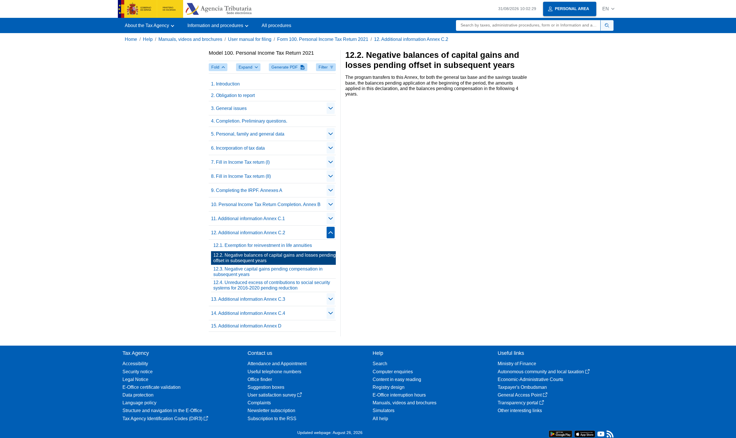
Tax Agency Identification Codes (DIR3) (162, 418)
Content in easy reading (397, 379)
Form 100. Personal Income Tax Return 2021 (322, 39)
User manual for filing (249, 39)
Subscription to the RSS (272, 418)
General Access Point (520, 395)
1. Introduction (225, 83)
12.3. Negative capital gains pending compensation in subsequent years (268, 271)
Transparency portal (518, 402)
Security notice (137, 371)
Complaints (259, 402)
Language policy (139, 402)
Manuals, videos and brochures (190, 39)
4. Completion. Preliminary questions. (249, 121)
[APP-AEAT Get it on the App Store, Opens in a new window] (584, 433)
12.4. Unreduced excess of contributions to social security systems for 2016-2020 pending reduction (271, 285)
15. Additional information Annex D (246, 325)
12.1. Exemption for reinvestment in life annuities (262, 245)
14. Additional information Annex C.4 (248, 313)
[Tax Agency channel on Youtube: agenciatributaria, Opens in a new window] (600, 435)
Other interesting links (520, 410)
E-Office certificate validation (151, 387)
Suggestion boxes (266, 387)
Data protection (138, 395)
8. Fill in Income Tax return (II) (241, 176)
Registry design (389, 387)
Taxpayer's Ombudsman (522, 387)
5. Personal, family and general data (247, 134)
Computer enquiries (393, 371)
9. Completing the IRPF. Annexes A (246, 190)
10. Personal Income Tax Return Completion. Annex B (266, 204)
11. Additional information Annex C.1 (248, 218)
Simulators (383, 410)
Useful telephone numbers (274, 371)
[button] (608, 8)
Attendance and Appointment (277, 363)
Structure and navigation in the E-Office (162, 410)
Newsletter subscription (271, 410)
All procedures (276, 25)
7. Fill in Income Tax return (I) (240, 162)
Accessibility (135, 363)
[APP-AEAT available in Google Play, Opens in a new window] (560, 433)
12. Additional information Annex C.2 (411, 39)
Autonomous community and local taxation (541, 371)
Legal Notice (135, 379)
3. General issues (229, 108)
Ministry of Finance (517, 363)
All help (380, 418)
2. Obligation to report (233, 95)
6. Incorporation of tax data (238, 148)
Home (131, 39)
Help (148, 39)
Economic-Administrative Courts (530, 379)
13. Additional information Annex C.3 (248, 299)
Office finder (260, 379)
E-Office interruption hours (399, 395)
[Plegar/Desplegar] (331, 108)
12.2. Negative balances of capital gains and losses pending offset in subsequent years (274, 258)
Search (380, 363)
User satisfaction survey (272, 395)
